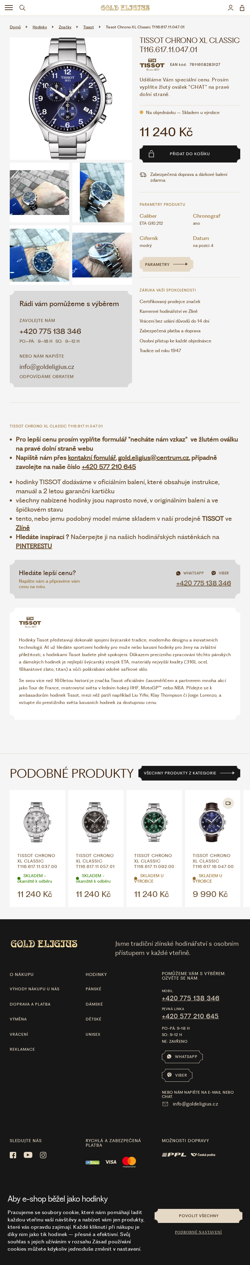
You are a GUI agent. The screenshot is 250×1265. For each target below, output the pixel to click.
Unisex (93, 1034)
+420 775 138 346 (50, 331)
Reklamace (22, 1049)
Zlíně (23, 527)
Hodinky (40, 27)
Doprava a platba (30, 1004)
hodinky (96, 974)
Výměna (18, 1019)
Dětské (94, 1019)
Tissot (88, 27)
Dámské (94, 1004)
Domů (15, 27)
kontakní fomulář (92, 457)
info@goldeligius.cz (47, 366)
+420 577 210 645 (109, 466)
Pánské (94, 989)
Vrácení (19, 1034)
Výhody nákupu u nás (34, 989)
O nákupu (22, 974)
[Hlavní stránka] (125, 7)
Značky (65, 27)
